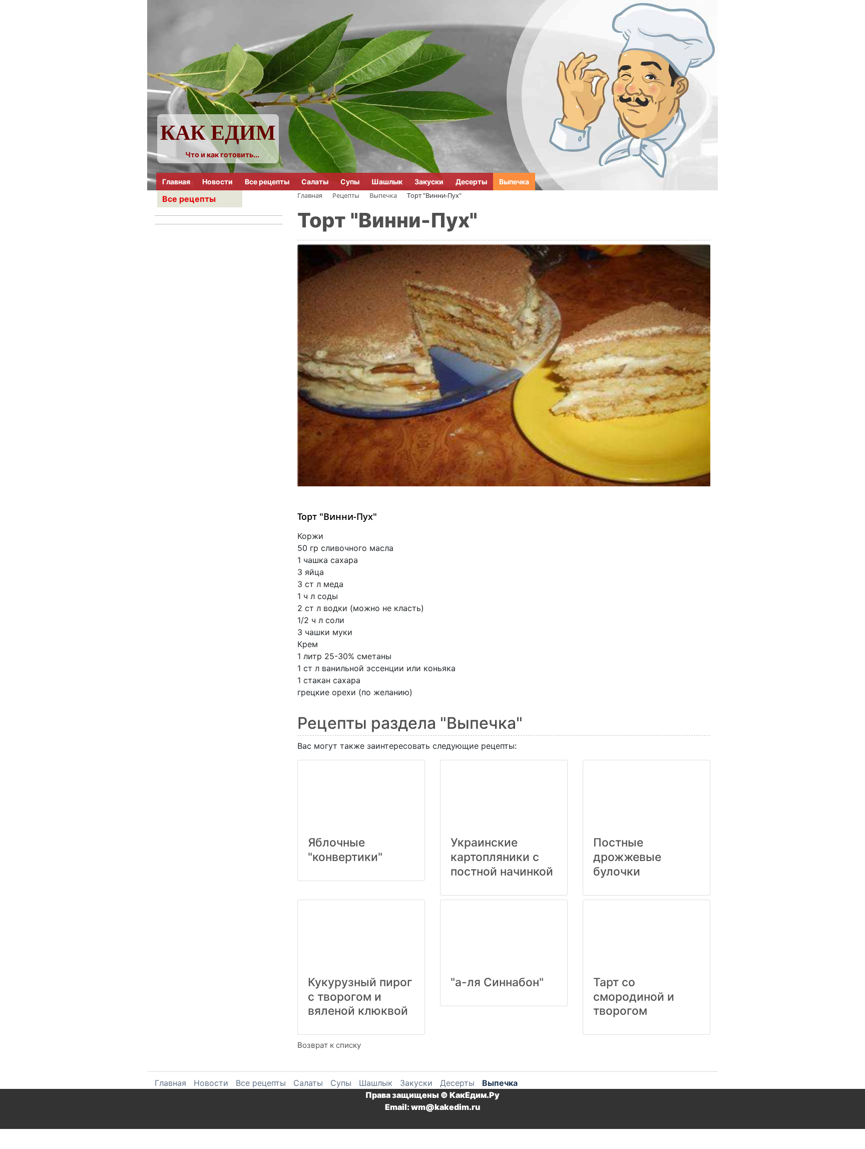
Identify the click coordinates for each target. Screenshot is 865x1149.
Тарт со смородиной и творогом (633, 996)
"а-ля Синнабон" (497, 982)
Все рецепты (267, 181)
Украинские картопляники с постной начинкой (502, 857)
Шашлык (386, 181)
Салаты (314, 181)
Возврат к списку (329, 1045)
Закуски (429, 181)
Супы (349, 181)
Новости (217, 181)
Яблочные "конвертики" (345, 849)
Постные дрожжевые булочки (627, 857)
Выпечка (514, 181)
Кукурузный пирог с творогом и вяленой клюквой (360, 996)
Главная (176, 181)
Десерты (471, 181)
